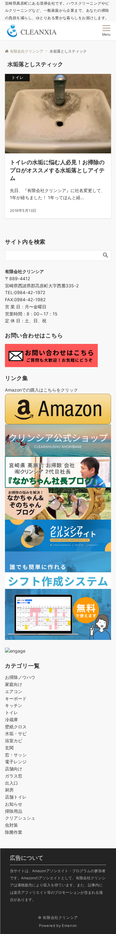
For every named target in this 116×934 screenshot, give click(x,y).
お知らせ (13, 804)
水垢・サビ (16, 733)
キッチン (13, 705)
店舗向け (13, 768)
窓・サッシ (16, 754)
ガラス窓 (13, 775)
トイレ (11, 712)
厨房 (9, 789)
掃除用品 (13, 811)
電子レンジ (16, 761)
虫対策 (11, 825)
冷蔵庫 (11, 719)
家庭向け (13, 684)
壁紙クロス (16, 726)
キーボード (16, 698)
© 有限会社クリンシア (58, 917)
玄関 (9, 747)
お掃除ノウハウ (20, 677)
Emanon (69, 925)
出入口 (11, 783)
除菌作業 (13, 832)
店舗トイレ (16, 796)
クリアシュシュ (20, 817)
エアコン (13, 691)
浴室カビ (13, 740)
